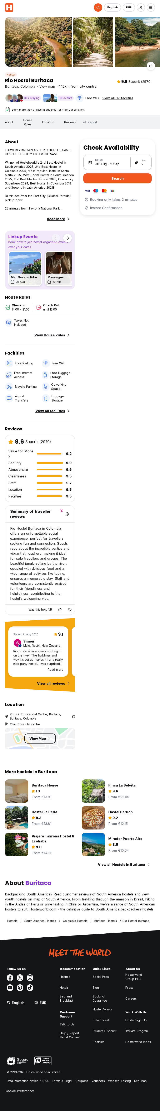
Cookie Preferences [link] (20, 1091)
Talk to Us (67, 1024)
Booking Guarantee (100, 998)
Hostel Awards (103, 1009)
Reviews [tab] (70, 122)
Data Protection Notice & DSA (28, 1081)
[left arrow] (56, 238)
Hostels (65, 976)
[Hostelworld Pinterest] (20, 987)
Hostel (11, 74)
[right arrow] (67, 238)
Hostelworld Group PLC (133, 977)
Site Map (140, 1081)
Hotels (64, 987)
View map (47, 86)
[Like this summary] (60, 609)
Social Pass (101, 976)
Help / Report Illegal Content (70, 1035)
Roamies (99, 1042)
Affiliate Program (137, 1031)
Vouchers (98, 1081)
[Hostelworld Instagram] (30, 977)
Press (129, 987)
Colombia (27, 86)
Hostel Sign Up (135, 1020)
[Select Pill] (98, 7)
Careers (131, 998)
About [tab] (9, 122)
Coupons (81, 1081)
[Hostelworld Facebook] (10, 977)
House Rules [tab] (27, 122)
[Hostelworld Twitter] (20, 977)
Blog (96, 987)
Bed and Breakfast (66, 998)
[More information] (67, 513)
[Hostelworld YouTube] (10, 987)
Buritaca (11, 86)
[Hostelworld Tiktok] (30, 987)
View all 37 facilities (117, 98)
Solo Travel (101, 1020)
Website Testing (119, 1081)
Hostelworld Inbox (138, 1042)
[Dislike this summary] (70, 609)
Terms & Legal (62, 1081)
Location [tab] (48, 122)
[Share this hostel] (151, 66)
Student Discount (105, 1031)
